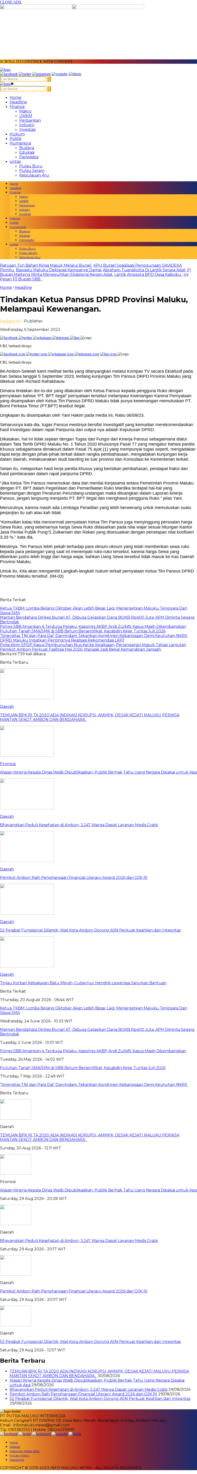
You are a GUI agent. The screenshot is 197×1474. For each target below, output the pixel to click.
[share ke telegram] (61, 338)
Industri (26, 125)
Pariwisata (28, 157)
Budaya (26, 147)
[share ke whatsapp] (42, 338)
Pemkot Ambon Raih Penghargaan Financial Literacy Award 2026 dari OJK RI (74, 1291)
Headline (18, 102)
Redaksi (15, 1447)
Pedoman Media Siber (25, 1451)
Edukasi (26, 152)
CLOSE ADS (11, 2)
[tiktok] (75, 74)
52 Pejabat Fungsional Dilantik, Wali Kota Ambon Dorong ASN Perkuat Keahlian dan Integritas (90, 1341)
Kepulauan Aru (34, 175)
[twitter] (25, 74)
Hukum (17, 134)
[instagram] (41, 74)
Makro (25, 111)
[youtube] (60, 74)
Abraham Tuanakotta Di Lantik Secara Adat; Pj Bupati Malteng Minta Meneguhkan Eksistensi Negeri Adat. (95, 272)
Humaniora (20, 143)
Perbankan (30, 120)
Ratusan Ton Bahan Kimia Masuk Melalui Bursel (46, 265)
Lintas (15, 161)
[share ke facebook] (9, 338)
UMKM (25, 115)
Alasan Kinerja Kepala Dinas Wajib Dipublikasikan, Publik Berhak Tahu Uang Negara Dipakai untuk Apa (98, 1190)
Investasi (27, 129)
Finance (17, 106)
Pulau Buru (31, 166)
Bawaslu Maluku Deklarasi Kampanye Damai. (59, 270)
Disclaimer (17, 1459)
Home (15, 97)
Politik (16, 138)
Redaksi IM (10, 321)
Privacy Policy (19, 1455)
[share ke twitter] (26, 338)
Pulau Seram (31, 170)
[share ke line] (75, 338)
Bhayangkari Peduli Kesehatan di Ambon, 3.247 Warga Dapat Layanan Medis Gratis (79, 1240)
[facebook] (9, 74)
